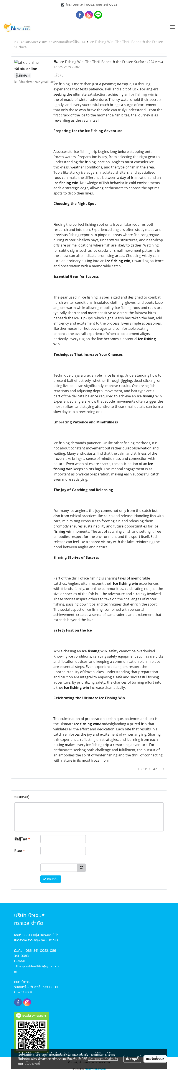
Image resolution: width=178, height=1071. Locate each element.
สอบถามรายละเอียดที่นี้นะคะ (64, 41)
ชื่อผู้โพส (22, 839)
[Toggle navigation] (172, 27)
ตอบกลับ (52, 879)
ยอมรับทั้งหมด (155, 1059)
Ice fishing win (141, 94)
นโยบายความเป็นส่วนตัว (103, 1059)
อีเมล (19, 850)
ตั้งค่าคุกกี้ (132, 1059)
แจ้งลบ (58, 75)
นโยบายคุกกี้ (32, 1063)
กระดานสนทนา (26, 41)
